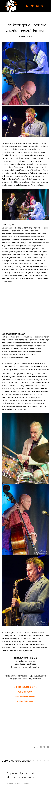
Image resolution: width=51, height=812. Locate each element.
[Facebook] (27, 6)
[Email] (47, 747)
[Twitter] (32, 6)
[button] (16, 761)
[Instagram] (37, 6)
